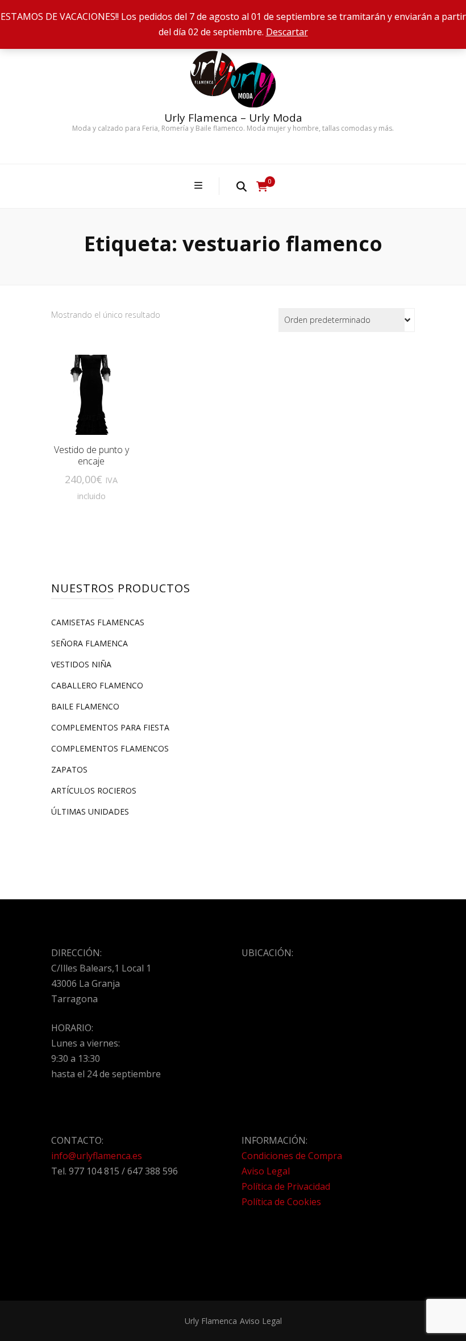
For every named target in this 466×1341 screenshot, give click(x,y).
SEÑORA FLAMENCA (89, 643)
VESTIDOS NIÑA (81, 664)
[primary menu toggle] (199, 185)
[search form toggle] (241, 185)
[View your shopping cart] (262, 186)
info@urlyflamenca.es (96, 1155)
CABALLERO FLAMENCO (97, 685)
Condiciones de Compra (292, 1155)
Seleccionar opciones (91, 399)
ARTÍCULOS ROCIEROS (93, 790)
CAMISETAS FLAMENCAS (97, 622)
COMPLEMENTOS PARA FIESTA (110, 727)
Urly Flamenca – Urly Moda (233, 117)
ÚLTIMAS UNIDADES (90, 811)
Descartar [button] (287, 32)
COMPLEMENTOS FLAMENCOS (110, 748)
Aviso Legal (266, 1171)
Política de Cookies (281, 1201)
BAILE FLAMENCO (85, 706)
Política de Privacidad (286, 1186)
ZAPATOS (69, 769)
